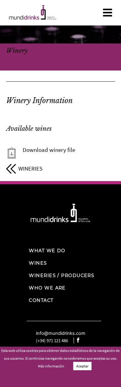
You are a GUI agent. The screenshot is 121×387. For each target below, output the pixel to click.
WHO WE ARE (47, 288)
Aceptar (82, 366)
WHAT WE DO (47, 250)
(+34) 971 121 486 (52, 341)
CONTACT (41, 300)
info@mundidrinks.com (60, 333)
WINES (38, 263)
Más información (51, 366)
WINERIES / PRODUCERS (61, 275)
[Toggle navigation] (107, 12)
